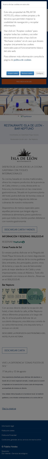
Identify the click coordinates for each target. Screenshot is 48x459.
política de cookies (22, 59)
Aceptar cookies (13, 73)
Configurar (40, 73)
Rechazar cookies (27, 73)
